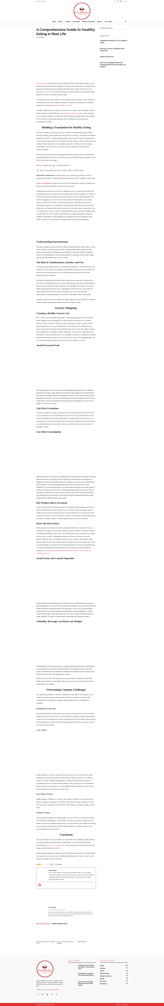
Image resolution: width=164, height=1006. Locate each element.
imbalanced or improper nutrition (73, 113)
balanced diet (48, 92)
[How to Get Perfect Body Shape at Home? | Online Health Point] (72, 984)
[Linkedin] (120, 1)
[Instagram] (118, 1)
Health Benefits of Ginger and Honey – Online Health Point (86, 967)
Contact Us (125, 1004)
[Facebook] (115, 1)
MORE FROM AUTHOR (59, 924)
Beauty (99, 21)
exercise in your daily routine (55, 845)
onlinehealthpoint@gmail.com (51, 989)
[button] (126, 22)
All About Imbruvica (82, 941)
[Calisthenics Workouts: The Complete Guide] (45, 933)
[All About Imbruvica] (86, 933)
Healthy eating (41, 83)
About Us (118, 1004)
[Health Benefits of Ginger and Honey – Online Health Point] (72, 967)
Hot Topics (108, 21)
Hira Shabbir (41, 37)
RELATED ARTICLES (43, 924)
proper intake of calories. (64, 105)
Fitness (67, 21)
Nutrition (76, 21)
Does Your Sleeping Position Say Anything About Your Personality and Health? (113, 65)
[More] (54, 896)
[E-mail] (40, 885)
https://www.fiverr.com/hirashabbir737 (57, 909)
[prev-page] (37, 947)
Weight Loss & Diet (88, 21)
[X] (126, 1)
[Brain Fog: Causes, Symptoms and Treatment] (66, 933)
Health (60, 21)
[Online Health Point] (82, 11)
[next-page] (40, 947)
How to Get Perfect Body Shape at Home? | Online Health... (85, 983)
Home (54, 21)
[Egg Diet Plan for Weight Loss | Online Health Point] (72, 976)
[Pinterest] (123, 1)
